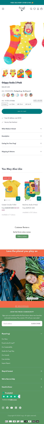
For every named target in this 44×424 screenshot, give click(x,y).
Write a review (22, 236)
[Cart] (41, 9)
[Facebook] (7, 407)
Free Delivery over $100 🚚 (22, 3)
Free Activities (6, 359)
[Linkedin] (16, 407)
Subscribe (36, 324)
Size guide (37, 100)
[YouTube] (11, 407)
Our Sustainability (7, 347)
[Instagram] (3, 407)
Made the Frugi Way (8, 351)
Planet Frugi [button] (6, 334)
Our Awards (5, 355)
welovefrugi (23, 306)
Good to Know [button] (7, 387)
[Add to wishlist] (34, 9)
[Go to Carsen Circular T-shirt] (11, 188)
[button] (3, 9)
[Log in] (38, 9)
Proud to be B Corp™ (8, 343)
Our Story (5, 339)
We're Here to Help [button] (8, 379)
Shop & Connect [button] (7, 371)
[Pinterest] (20, 407)
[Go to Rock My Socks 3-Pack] (32, 188)
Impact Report (6, 363)
